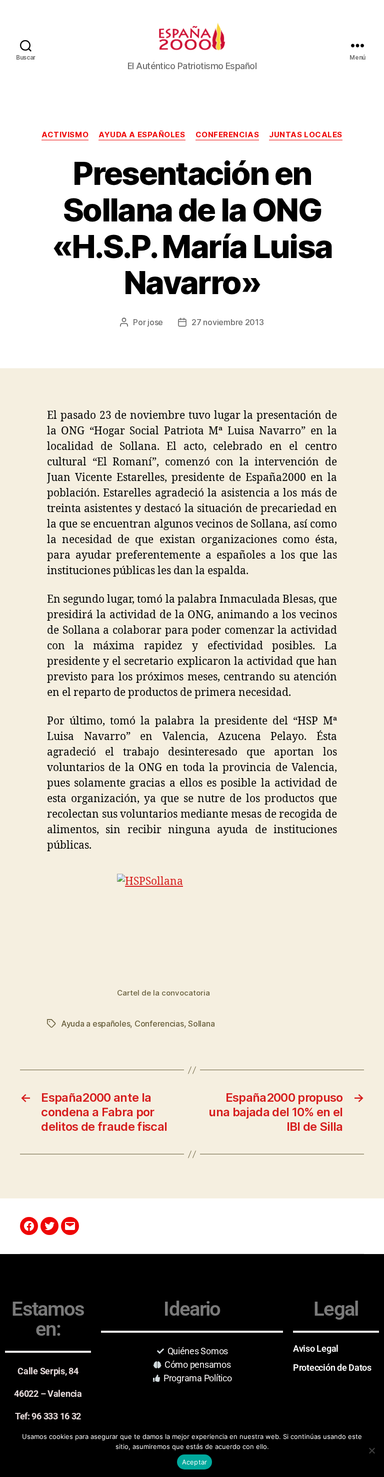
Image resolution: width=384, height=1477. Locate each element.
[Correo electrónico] (70, 1226)
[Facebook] (29, 1226)
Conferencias (228, 134)
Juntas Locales (305, 134)
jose (155, 322)
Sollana (201, 1024)
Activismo (65, 134)
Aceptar (195, 1462)
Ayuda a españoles (141, 134)
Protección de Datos (332, 1367)
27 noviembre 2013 (228, 322)
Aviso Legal (315, 1348)
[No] (371, 1450)
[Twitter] (49, 1226)
